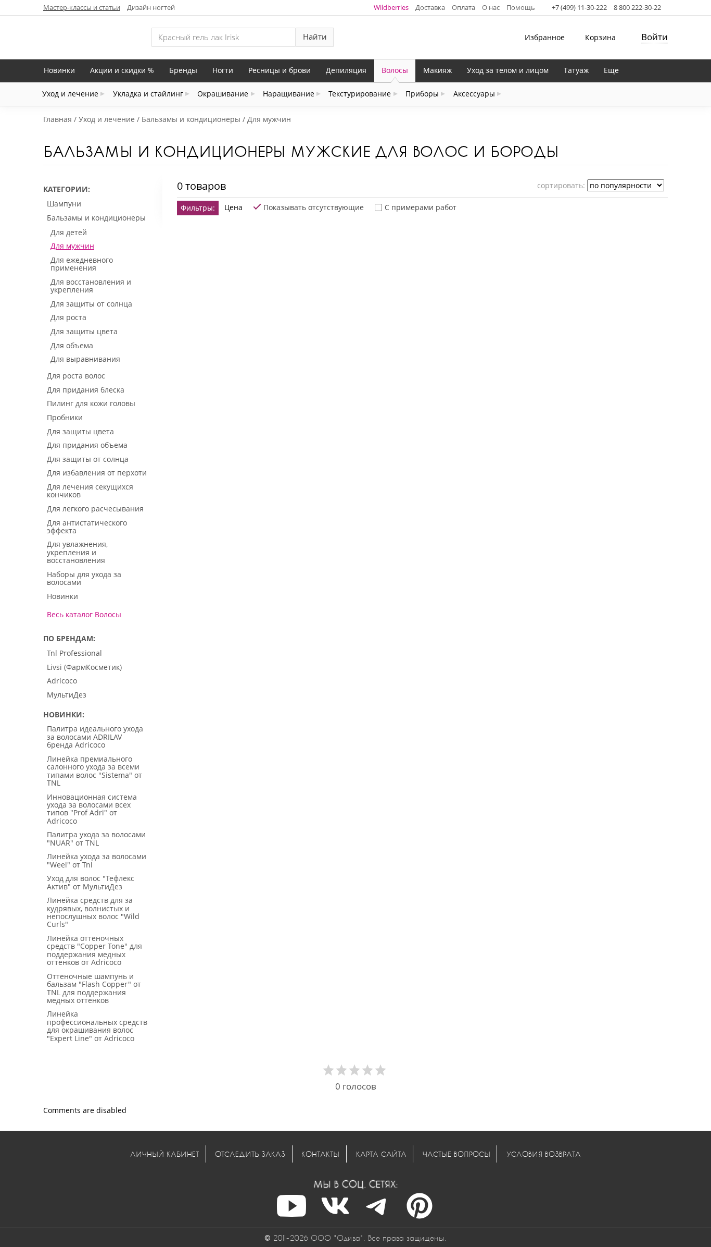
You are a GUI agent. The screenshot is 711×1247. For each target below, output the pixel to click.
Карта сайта (381, 1154)
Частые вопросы (456, 1154)
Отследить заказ (250, 1154)
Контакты (320, 1154)
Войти (654, 37)
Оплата (463, 7)
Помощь (520, 7)
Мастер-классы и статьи (81, 7)
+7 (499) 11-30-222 (579, 7)
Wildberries (391, 7)
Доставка (430, 7)
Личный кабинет (164, 1154)
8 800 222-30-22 (637, 7)
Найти (315, 36)
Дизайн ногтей (151, 7)
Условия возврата (543, 1154)
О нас (491, 7)
